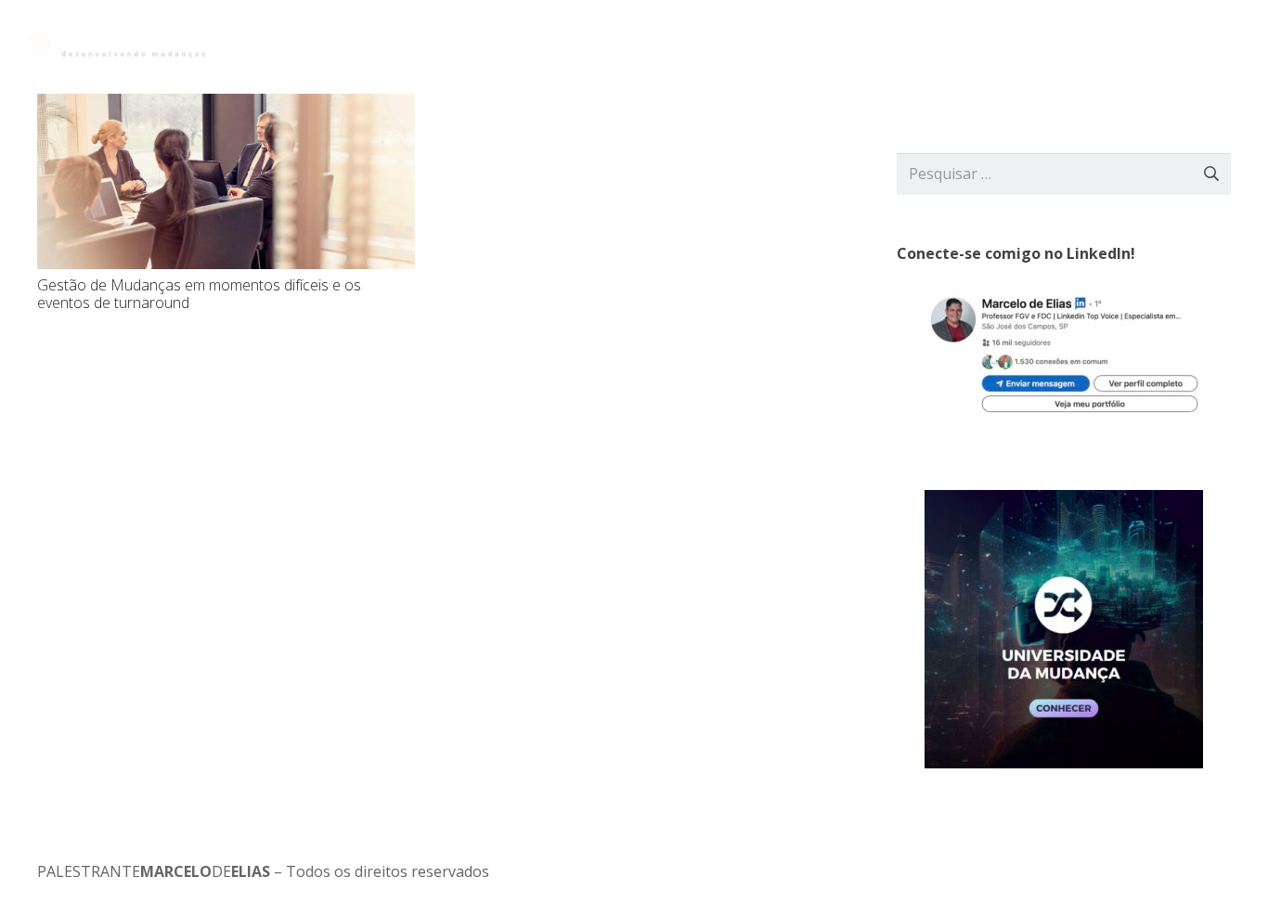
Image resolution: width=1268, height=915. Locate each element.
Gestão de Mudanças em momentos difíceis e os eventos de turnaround (199, 294)
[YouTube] (1171, 47)
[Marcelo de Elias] (116, 47)
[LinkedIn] (1142, 47)
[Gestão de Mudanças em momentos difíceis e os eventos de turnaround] (226, 107)
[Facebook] (1082, 47)
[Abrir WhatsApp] (1221, 868)
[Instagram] (1201, 47)
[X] (1112, 47)
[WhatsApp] (1231, 47)
